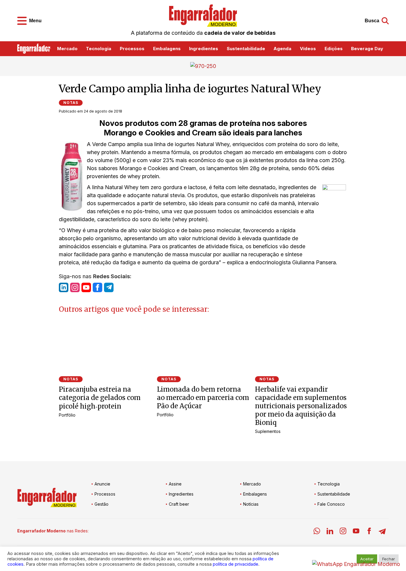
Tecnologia (98, 48)
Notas (70, 102)
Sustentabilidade (246, 48)
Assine (175, 483)
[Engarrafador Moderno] (203, 15)
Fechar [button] (388, 558)
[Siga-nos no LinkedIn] (63, 287)
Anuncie (102, 483)
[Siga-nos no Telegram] (109, 287)
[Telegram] (382, 532)
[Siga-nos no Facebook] (97, 287)
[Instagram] (343, 532)
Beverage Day (367, 48)
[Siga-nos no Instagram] (75, 287)
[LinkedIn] (329, 532)
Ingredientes (203, 48)
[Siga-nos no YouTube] (86, 287)
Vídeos (308, 48)
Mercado (67, 48)
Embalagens (167, 48)
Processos (132, 48)
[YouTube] (356, 532)
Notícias (251, 504)
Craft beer (179, 504)
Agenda (282, 48)
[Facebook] (369, 532)
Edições (334, 48)
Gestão (101, 504)
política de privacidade (235, 564)
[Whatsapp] (316, 532)
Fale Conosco (331, 504)
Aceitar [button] (367, 558)
